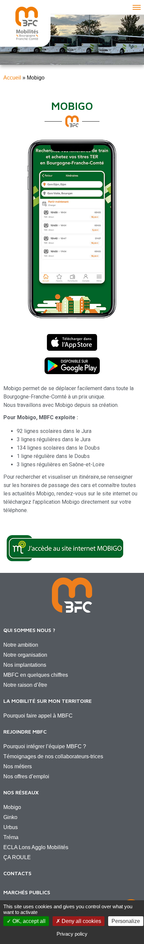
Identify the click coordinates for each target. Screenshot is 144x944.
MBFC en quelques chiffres (35, 675)
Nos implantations (24, 665)
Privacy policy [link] (72, 934)
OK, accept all (28, 921)
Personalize (126, 921)
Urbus (10, 827)
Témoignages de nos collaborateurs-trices (53, 756)
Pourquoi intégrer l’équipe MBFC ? (44, 746)
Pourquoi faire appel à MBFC (38, 716)
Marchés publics (26, 892)
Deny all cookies (80, 921)
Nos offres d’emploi (26, 776)
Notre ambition (20, 645)
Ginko (10, 817)
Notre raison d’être (25, 685)
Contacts (17, 873)
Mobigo (12, 807)
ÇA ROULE (17, 857)
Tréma (10, 837)
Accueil (12, 78)
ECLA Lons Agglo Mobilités (35, 847)
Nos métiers (17, 766)
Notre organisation (25, 655)
